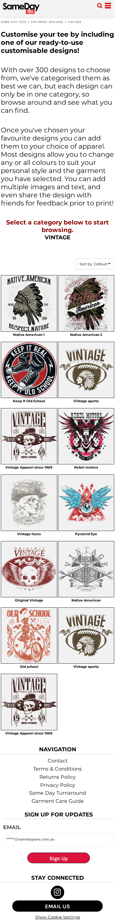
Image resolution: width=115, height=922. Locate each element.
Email (12, 827)
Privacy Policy (57, 785)
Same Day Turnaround (57, 793)
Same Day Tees (14, 22)
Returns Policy (57, 777)
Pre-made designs (47, 22)
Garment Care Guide (58, 801)
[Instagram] (57, 892)
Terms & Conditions (57, 769)
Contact (58, 761)
